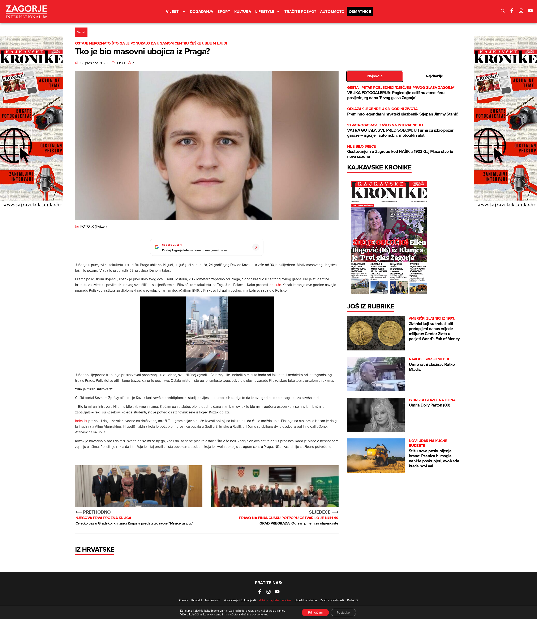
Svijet (81, 32)
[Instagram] (521, 10)
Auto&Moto (332, 11)
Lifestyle (264, 11)
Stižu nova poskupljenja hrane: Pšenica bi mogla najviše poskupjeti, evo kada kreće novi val (434, 453)
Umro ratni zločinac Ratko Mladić (432, 364)
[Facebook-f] (511, 10)
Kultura (242, 11)
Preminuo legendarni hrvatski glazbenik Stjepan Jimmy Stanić (402, 111)
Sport (224, 11)
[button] (503, 11)
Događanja (201, 11)
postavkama (259, 614)
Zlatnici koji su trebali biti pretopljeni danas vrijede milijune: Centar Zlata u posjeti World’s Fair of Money (434, 328)
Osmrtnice (360, 11)
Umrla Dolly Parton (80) (432, 403)
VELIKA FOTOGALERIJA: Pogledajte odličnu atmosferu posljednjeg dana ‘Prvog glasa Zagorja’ (401, 93)
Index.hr (275, 284)
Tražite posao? (300, 11)
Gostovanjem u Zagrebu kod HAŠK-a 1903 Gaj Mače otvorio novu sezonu (400, 151)
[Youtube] (530, 10)
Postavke (343, 612)
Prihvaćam (315, 612)
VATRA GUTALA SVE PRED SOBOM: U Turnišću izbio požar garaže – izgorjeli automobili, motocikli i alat (400, 130)
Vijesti (173, 11)
